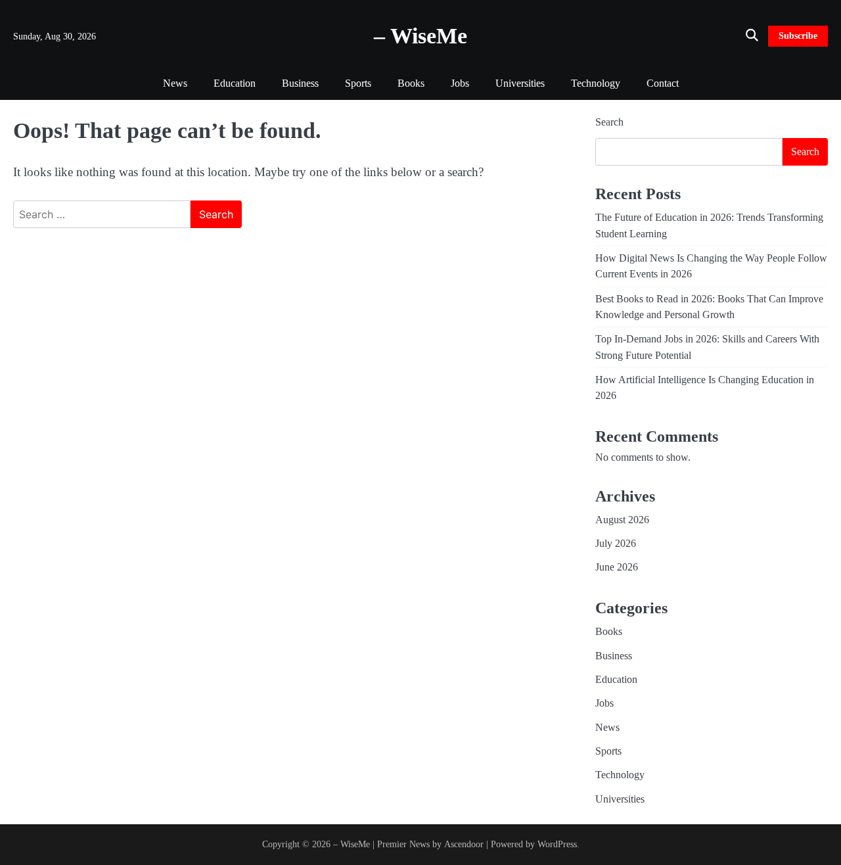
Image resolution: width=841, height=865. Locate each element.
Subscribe (798, 35)
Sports (358, 83)
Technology (595, 83)
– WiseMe (420, 36)
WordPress (557, 844)
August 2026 (622, 520)
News (175, 83)
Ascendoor (464, 844)
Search (609, 122)
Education (235, 83)
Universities (520, 83)
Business (300, 83)
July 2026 (615, 543)
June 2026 (616, 567)
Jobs (460, 83)
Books (411, 83)
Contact (663, 83)
